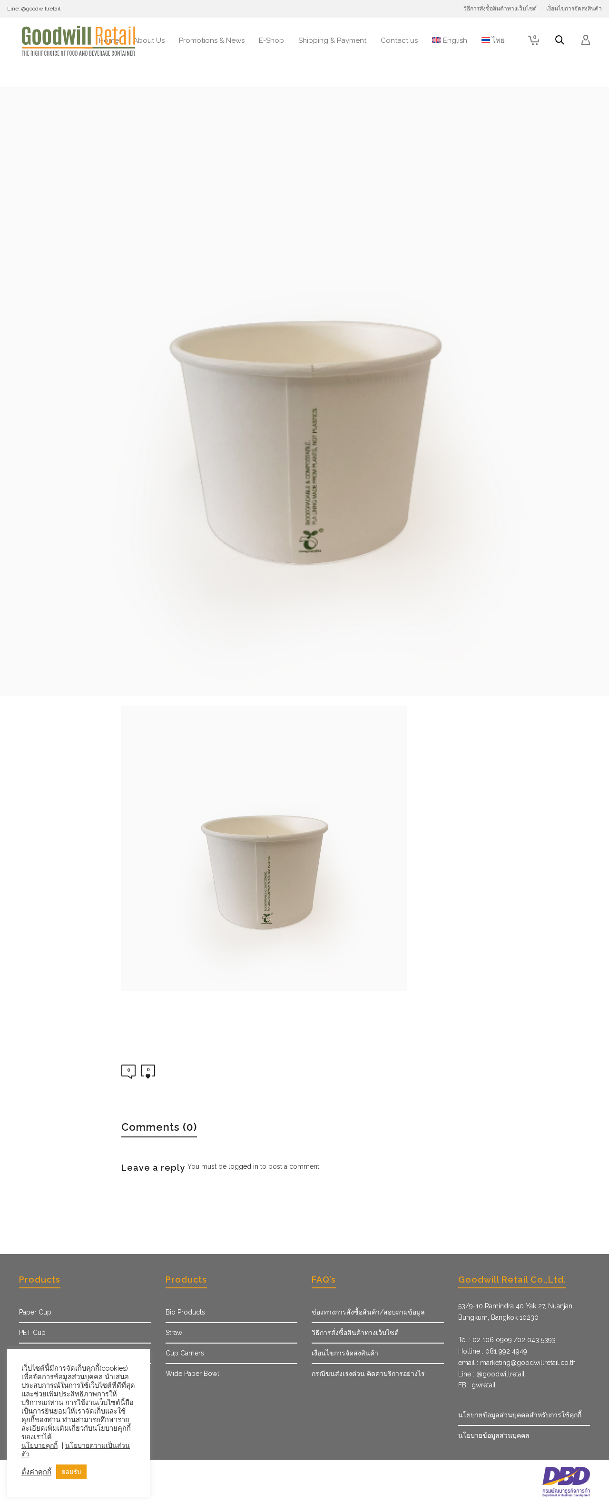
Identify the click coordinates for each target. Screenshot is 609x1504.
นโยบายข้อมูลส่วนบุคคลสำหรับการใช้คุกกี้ (519, 1415)
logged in (243, 1166)
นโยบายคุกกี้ (39, 1445)
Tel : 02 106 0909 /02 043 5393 (507, 1340)
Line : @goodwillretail (491, 1374)
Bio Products (185, 1312)
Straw (174, 1332)
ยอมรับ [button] (71, 1471)
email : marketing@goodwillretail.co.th (517, 1362)
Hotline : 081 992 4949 (492, 1351)
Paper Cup (35, 1312)
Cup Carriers (185, 1353)
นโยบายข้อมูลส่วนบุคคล (494, 1435)
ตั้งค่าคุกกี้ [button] (36, 1472)
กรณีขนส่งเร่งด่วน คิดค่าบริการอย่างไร (368, 1373)
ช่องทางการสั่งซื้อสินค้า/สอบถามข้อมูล (368, 1312)
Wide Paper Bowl (192, 1373)
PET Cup (32, 1332)
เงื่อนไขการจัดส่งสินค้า (345, 1353)
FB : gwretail (477, 1385)
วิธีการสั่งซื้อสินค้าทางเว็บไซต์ (355, 1332)
